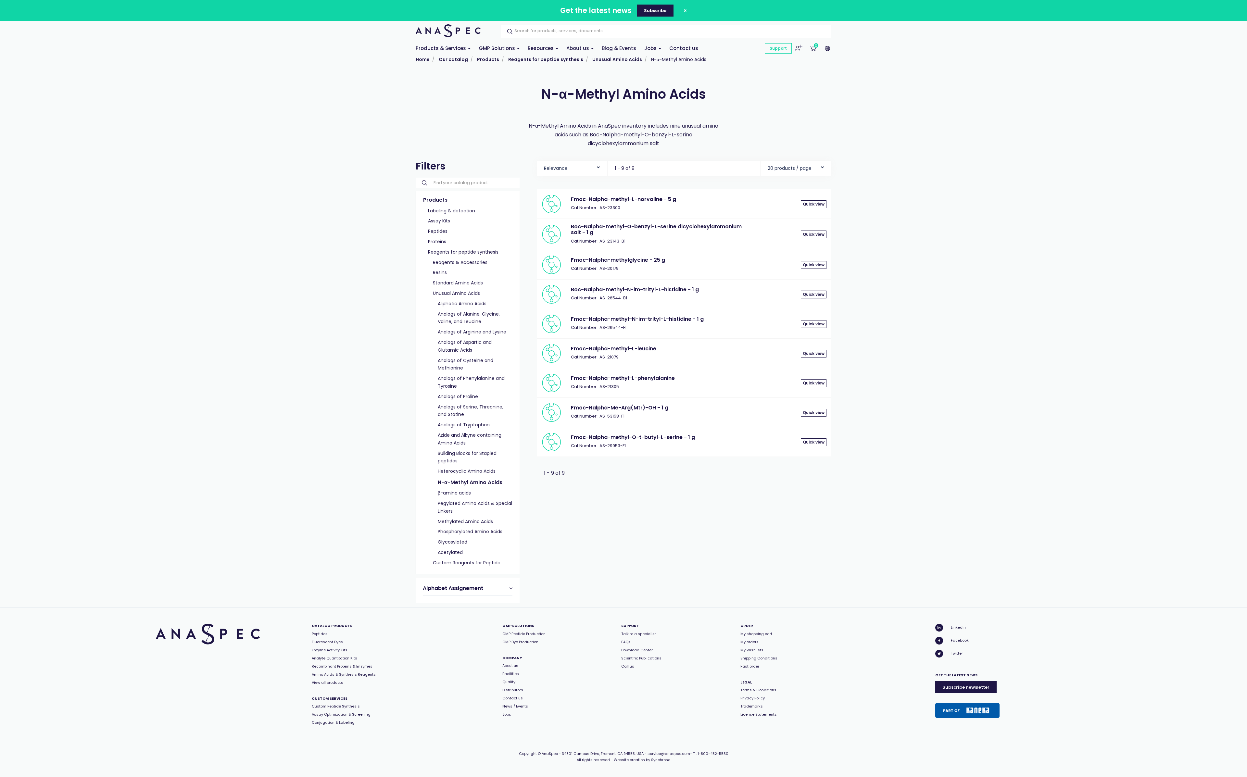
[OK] (508, 31)
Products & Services (441, 48)
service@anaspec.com (669, 753)
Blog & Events (619, 48)
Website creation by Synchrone (642, 759)
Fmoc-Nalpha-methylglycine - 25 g (618, 260)
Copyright (528, 753)
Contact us (683, 48)
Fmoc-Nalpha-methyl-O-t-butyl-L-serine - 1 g (633, 437)
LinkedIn (958, 627)
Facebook (960, 640)
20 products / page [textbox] (790, 168)
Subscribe (655, 10)
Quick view (814, 204)
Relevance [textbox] (556, 168)
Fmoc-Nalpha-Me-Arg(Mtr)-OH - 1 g (619, 407)
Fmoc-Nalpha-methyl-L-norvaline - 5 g (623, 199)
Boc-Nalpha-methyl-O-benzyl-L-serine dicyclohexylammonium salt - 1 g (656, 229)
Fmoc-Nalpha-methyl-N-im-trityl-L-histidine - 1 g (637, 319)
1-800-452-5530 (713, 753)
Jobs (651, 48)
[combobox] (572, 167)
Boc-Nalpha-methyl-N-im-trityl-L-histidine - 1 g (635, 289)
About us (578, 48)
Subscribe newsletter (965, 687)
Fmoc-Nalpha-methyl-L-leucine (613, 348)
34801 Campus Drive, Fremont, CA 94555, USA (603, 753)
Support (778, 48)
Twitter (957, 653)
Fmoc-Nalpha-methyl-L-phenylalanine (623, 378)
